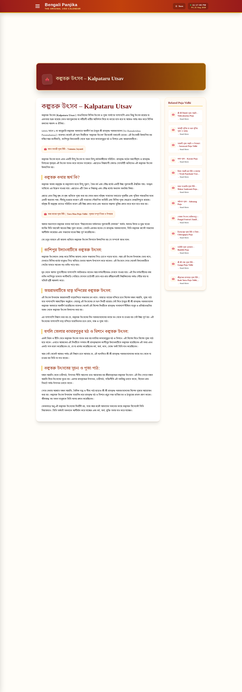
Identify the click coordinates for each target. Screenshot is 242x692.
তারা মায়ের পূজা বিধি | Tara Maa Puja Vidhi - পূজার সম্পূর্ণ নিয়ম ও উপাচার (80, 214)
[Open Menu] (37, 6)
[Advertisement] (121, 33)
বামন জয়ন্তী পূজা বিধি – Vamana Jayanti (65, 149)
